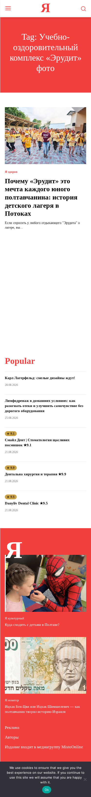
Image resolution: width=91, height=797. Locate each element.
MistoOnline (72, 747)
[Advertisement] (45, 290)
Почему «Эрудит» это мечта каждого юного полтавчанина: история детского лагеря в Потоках (41, 197)
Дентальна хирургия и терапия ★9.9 (35, 474)
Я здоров (11, 171)
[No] (85, 779)
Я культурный (14, 618)
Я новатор (12, 700)
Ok (47, 790)
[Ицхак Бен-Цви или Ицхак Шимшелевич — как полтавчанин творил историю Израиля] (45, 665)
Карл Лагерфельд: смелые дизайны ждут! (40, 378)
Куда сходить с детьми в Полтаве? (32, 625)
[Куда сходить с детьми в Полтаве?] (45, 583)
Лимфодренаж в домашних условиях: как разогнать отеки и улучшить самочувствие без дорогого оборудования (44, 406)
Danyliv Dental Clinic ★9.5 (26, 503)
